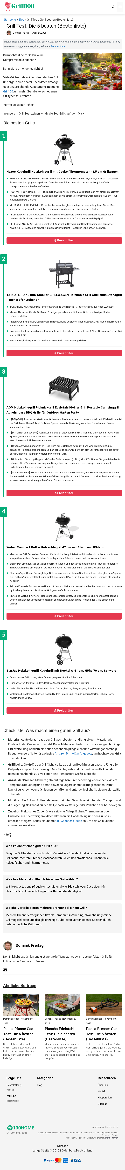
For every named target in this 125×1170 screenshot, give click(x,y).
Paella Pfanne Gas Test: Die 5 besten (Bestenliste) (18, 1034)
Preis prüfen (65, 240)
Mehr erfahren (58, 46)
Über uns (103, 1085)
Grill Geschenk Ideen (68, 821)
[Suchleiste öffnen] (113, 7)
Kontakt (102, 1091)
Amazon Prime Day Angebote (73, 753)
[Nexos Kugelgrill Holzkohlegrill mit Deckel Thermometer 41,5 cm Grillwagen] (64, 150)
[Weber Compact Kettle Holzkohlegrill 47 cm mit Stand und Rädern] (64, 526)
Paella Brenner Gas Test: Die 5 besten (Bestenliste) (101, 1034)
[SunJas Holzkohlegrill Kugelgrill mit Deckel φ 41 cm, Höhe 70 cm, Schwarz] (64, 649)
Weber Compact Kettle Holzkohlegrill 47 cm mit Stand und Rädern (55, 547)
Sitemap (102, 1103)
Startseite (9, 19)
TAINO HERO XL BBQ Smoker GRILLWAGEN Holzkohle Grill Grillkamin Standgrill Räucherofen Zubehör (64, 297)
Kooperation (105, 1097)
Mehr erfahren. (111, 1138)
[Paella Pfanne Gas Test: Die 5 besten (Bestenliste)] (21, 1013)
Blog (21, 19)
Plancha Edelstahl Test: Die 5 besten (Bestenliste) (60, 1034)
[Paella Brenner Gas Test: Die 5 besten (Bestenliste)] (104, 1013)
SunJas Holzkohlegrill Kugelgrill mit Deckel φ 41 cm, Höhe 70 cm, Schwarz (62, 670)
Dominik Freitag (30, 945)
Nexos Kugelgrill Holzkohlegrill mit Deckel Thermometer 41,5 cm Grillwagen (62, 171)
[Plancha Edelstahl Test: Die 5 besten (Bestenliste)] (62, 1013)
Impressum (98, 1127)
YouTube (11, 1095)
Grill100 (8, 91)
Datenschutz (111, 1127)
